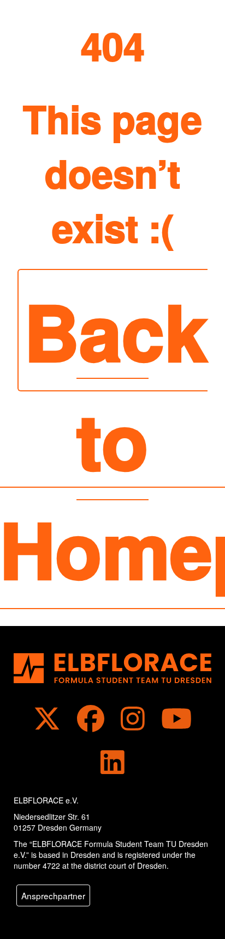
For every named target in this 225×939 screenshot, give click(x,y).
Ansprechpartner (53, 895)
